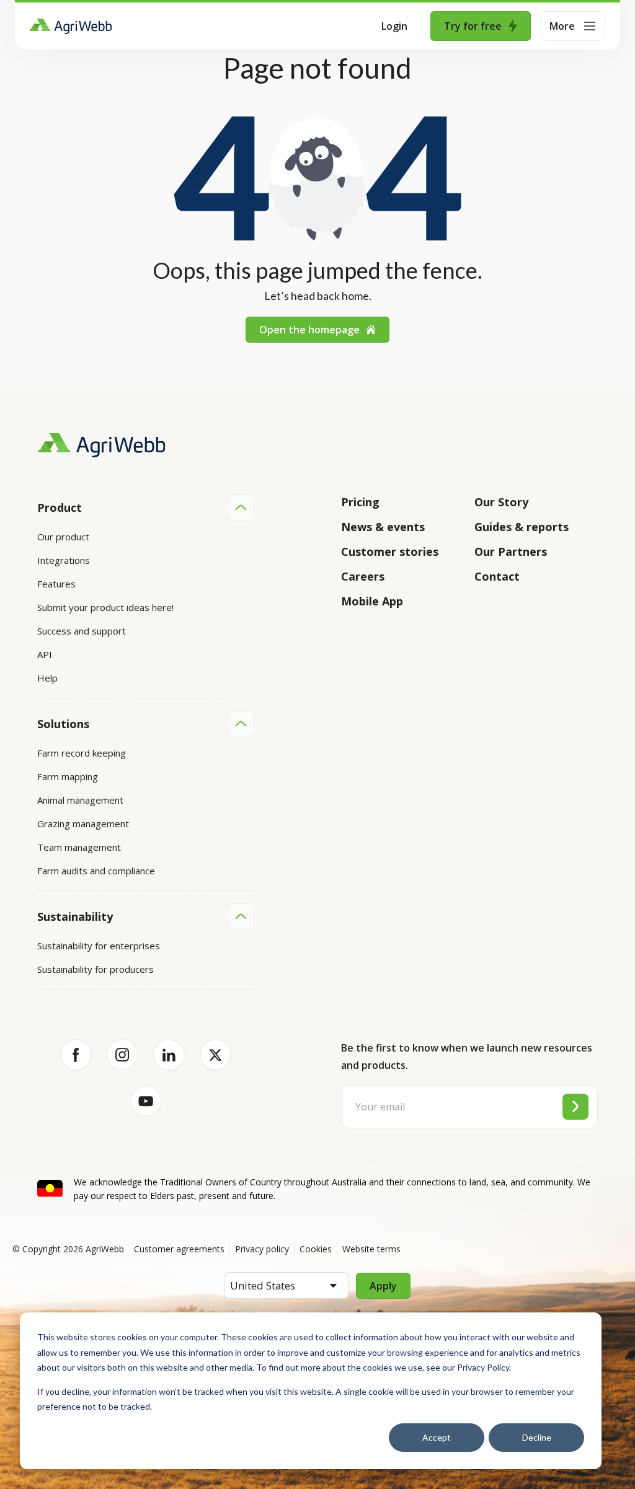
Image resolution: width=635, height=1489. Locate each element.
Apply (383, 1286)
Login (394, 26)
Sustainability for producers (95, 969)
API (44, 654)
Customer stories (389, 551)
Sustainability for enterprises (98, 945)
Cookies (316, 1249)
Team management (79, 847)
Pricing (360, 501)
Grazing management (83, 823)
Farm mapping (67, 776)
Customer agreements (179, 1249)
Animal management (80, 800)
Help (47, 678)
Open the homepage (309, 329)
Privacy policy (262, 1249)
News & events (383, 526)
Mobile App (372, 601)
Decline (536, 1437)
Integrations (63, 560)
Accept (436, 1437)
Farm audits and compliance (96, 870)
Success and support (81, 631)
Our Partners (510, 551)
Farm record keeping (81, 753)
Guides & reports (521, 526)
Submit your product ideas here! (105, 607)
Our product (63, 536)
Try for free (473, 26)
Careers (362, 576)
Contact (497, 576)
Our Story (501, 501)
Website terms (371, 1249)
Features (56, 584)
